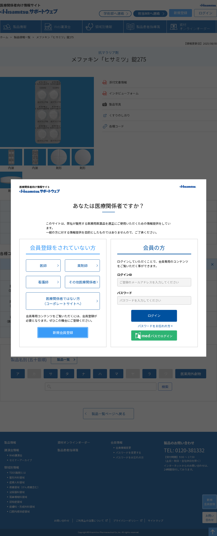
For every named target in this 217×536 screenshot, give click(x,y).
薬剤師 (82, 265)
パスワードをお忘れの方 (154, 326)
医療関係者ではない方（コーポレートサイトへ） (63, 301)
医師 (43, 265)
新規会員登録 (63, 332)
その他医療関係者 (82, 281)
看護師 (43, 281)
